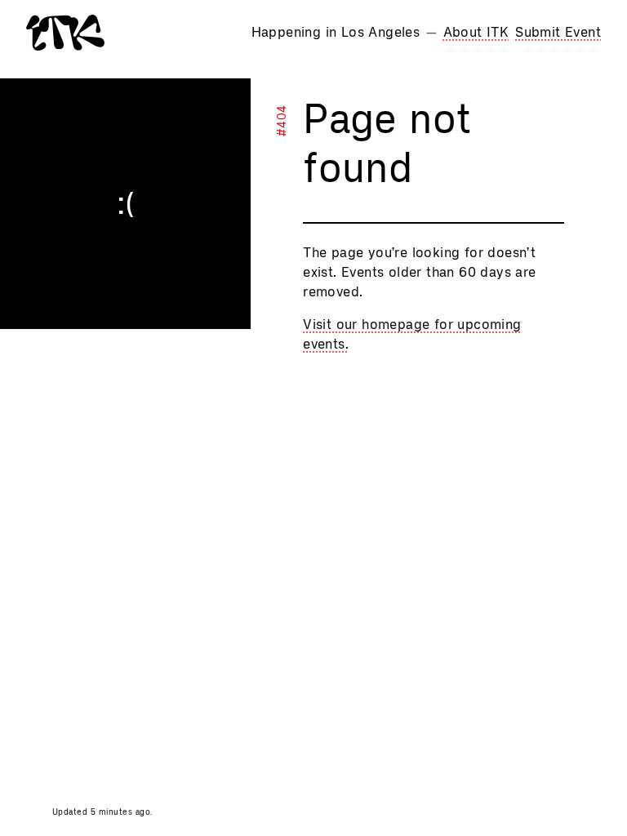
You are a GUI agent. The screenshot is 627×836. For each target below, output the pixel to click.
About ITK (476, 32)
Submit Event (558, 32)
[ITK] (65, 33)
